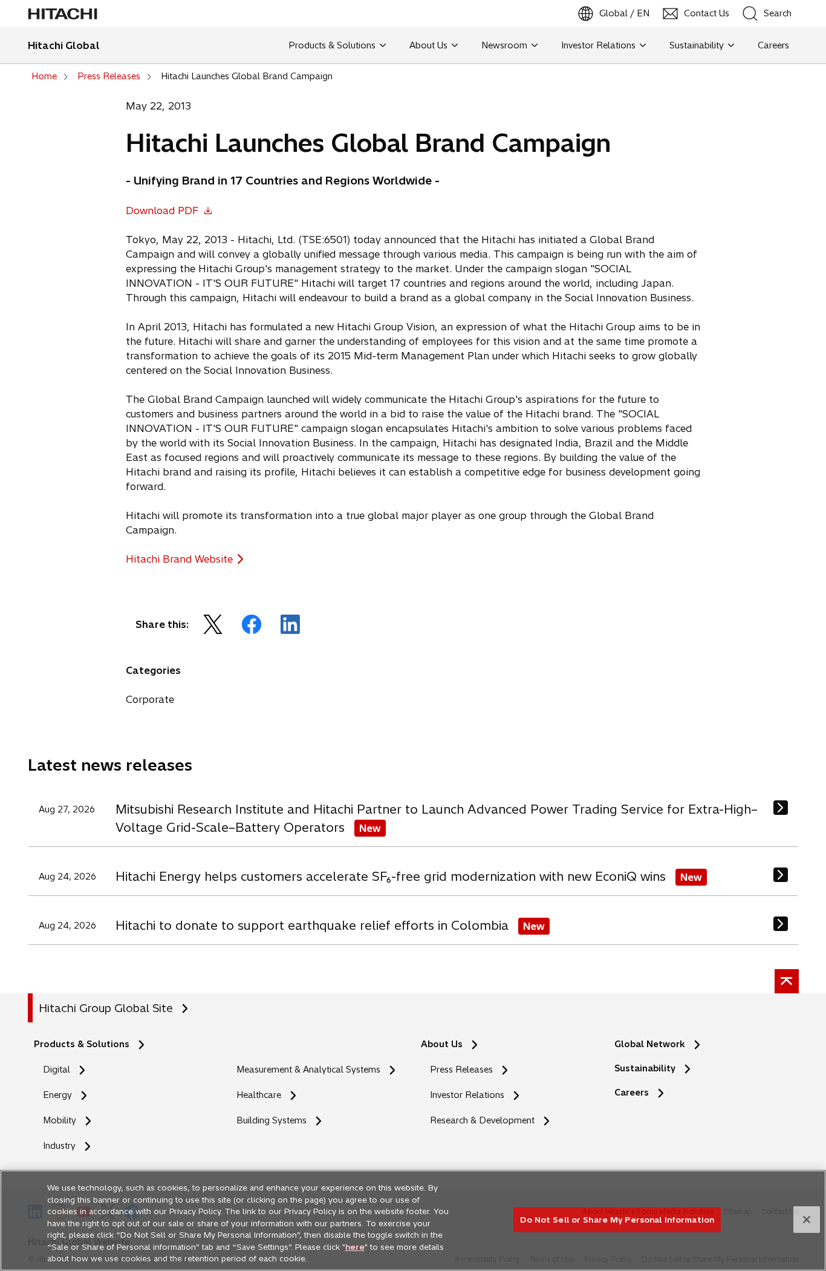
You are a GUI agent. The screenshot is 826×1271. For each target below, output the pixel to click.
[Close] (806, 1219)
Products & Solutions (81, 1044)
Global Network (649, 1044)
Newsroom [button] (504, 45)
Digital (56, 1069)
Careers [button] (771, 45)
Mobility (59, 1120)
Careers (634, 1092)
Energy (57, 1095)
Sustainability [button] (696, 45)
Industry (59, 1145)
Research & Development (482, 1120)
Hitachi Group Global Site (106, 1008)
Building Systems (271, 1120)
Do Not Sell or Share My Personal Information (617, 1219)
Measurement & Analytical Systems (308, 1069)
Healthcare (258, 1095)
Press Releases (461, 1069)
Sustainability (644, 1068)
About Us (442, 1044)
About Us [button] (428, 45)
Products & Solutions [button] (332, 45)
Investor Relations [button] (598, 45)
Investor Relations (467, 1095)
